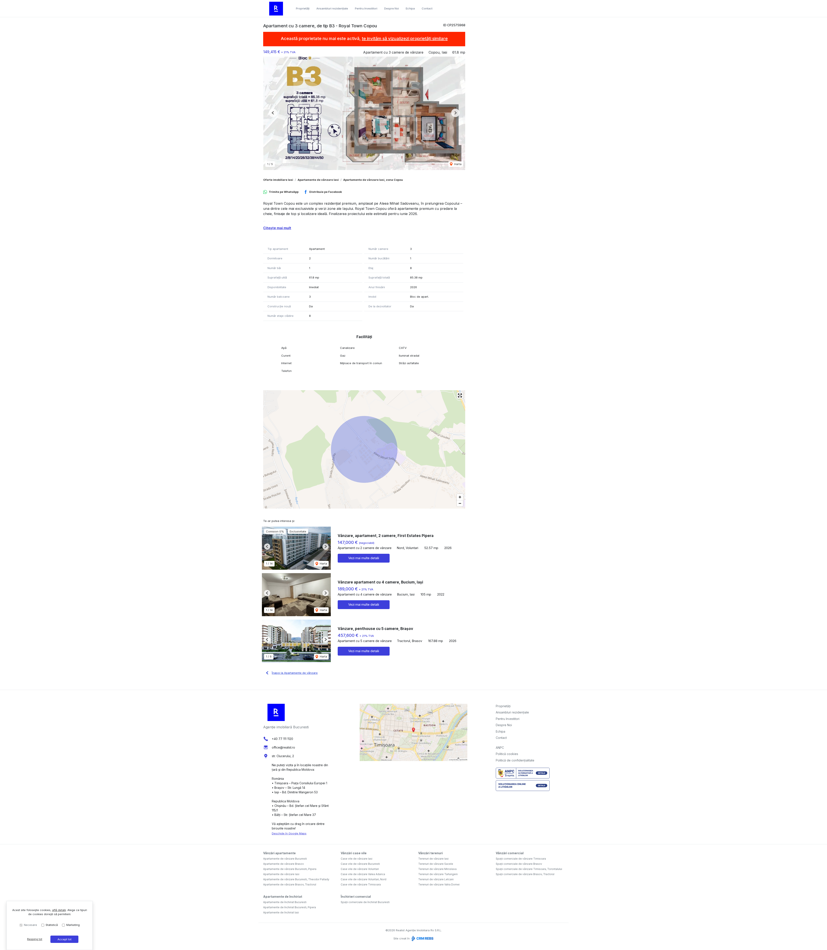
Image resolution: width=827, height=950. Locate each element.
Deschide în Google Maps (289, 833)
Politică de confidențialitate (515, 760)
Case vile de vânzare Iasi (356, 858)
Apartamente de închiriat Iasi (281, 912)
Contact (427, 8)
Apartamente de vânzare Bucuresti (285, 858)
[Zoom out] (460, 503)
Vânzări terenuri (430, 853)
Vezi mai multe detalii (363, 558)
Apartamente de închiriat (282, 896)
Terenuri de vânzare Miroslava (437, 869)
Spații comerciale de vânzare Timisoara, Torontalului (529, 869)
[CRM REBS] (422, 938)
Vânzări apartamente (279, 853)
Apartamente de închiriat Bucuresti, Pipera (289, 907)
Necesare (30, 925)
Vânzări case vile (354, 853)
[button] (273, 113)
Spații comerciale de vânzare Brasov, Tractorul (525, 874)
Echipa (410, 8)
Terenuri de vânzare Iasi (433, 858)
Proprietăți (302, 8)
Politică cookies (507, 754)
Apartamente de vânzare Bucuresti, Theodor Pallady (296, 879)
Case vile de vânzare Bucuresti (360, 863)
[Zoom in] (460, 497)
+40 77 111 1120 (282, 739)
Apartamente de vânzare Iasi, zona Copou (373, 179)
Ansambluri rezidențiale (332, 8)
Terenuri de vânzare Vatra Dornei (439, 884)
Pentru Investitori (366, 8)
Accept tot (65, 939)
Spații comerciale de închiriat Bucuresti (365, 902)
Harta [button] (457, 164)
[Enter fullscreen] (460, 395)
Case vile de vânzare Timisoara (361, 884)
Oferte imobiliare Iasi (278, 179)
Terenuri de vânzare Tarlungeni (438, 874)
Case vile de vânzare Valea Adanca (363, 874)
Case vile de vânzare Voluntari (360, 869)
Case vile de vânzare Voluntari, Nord (363, 879)
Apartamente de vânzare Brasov (283, 863)
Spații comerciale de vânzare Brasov (519, 863)
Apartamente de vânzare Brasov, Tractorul (289, 884)
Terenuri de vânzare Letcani (436, 879)
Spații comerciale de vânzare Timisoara (521, 858)
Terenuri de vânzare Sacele (435, 863)
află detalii (59, 910)
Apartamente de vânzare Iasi (318, 179)
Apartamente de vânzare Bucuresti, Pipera (289, 869)
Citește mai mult (277, 228)
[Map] (364, 449)
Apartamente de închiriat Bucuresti (284, 902)
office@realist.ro (283, 747)
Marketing (73, 925)
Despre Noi (391, 8)
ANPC (500, 747)
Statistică (52, 925)
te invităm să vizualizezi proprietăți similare (405, 38)
